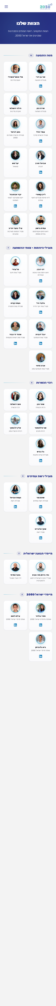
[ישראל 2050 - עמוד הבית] (46, 6)
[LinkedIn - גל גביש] (41, 461)
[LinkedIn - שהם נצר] (41, 507)
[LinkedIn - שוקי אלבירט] (41, 538)
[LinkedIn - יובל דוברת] (41, 343)
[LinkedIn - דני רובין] (41, 281)
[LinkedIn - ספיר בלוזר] (41, 625)
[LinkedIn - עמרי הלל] (41, 141)
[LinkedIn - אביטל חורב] (41, 172)
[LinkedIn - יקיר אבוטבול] (15, 206)
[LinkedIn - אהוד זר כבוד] (15, 343)
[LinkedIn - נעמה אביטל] (15, 507)
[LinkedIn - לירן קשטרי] (41, 206)
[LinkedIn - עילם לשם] (15, 625)
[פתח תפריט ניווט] (6, 6)
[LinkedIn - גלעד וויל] (41, 312)
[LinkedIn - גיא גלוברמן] (41, 656)
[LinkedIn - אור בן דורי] (41, 86)
